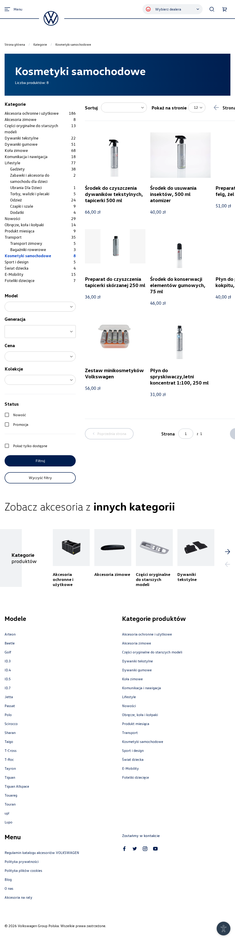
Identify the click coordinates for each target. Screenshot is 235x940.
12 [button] (196, 107)
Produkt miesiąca (135, 723)
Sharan (10, 732)
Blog (8, 879)
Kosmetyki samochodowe (142, 741)
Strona (168, 433)
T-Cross (11, 750)
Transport (130, 732)
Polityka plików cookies (23, 870)
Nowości (129, 705)
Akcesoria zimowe (136, 643)
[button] (40, 307)
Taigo (9, 741)
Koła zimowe (132, 679)
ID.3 (8, 661)
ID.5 (8, 679)
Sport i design (133, 750)
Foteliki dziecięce (135, 777)
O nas (9, 888)
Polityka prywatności (22, 861)
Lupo (8, 822)
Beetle (10, 643)
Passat (10, 705)
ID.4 (8, 670)
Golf (8, 652)
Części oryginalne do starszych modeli (152, 652)
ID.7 (8, 688)
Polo (8, 714)
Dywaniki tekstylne (137, 661)
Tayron (10, 768)
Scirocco (11, 723)
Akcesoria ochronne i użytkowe (147, 634)
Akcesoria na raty (18, 897)
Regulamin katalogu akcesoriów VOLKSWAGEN (42, 852)
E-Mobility (130, 768)
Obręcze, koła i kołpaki (140, 714)
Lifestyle (129, 697)
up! (7, 813)
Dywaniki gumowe (137, 670)
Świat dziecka (132, 759)
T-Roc (9, 759)
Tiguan (10, 777)
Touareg (11, 795)
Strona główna (15, 44)
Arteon (10, 634)
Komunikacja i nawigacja (141, 688)
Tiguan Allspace (17, 786)
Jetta (9, 697)
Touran (10, 804)
